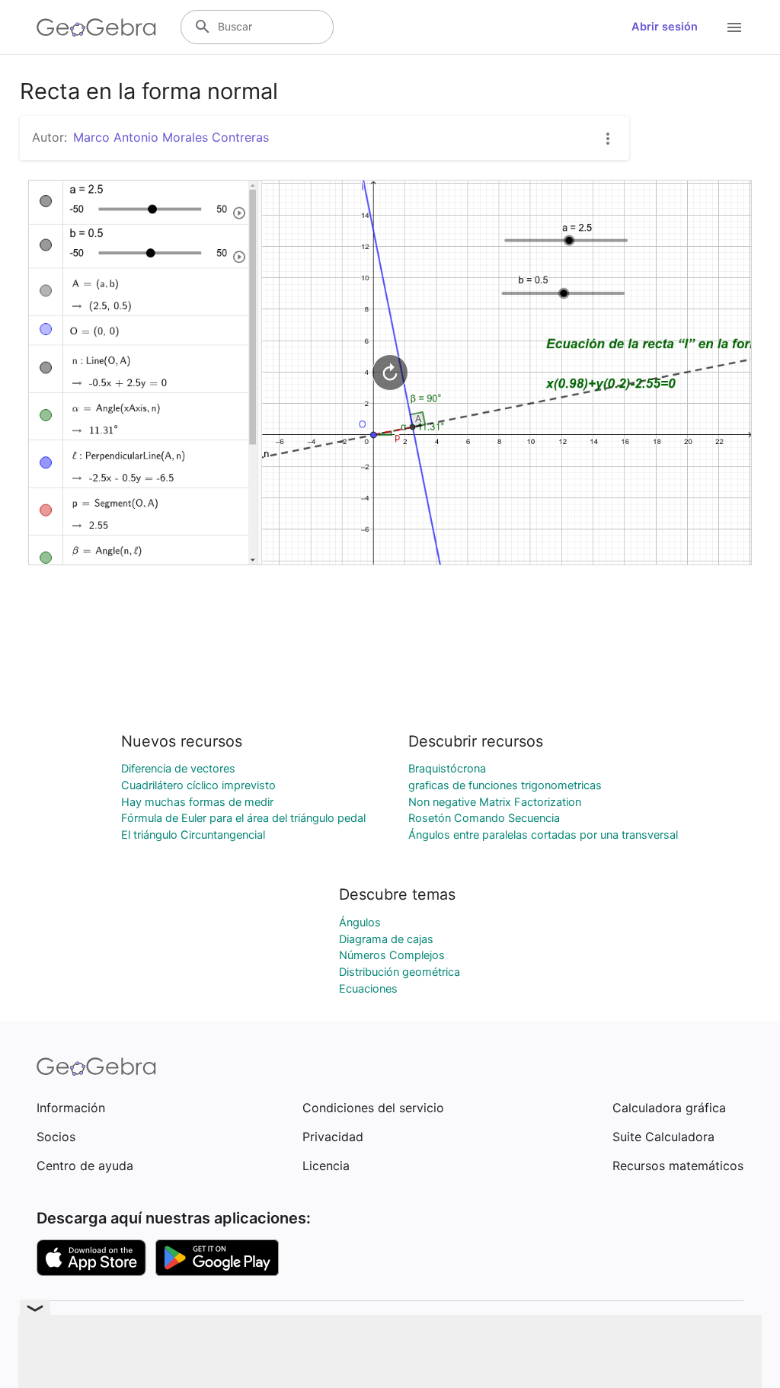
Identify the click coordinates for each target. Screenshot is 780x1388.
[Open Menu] (734, 27)
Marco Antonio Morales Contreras (171, 137)
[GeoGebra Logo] (96, 27)
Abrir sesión (664, 27)
